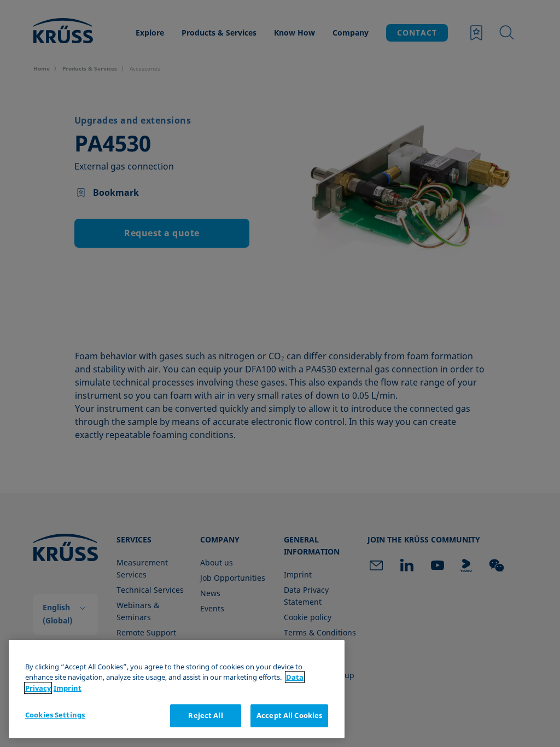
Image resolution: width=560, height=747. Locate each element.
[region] (177, 689)
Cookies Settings (55, 715)
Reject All (205, 715)
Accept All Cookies (289, 715)
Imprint (67, 688)
